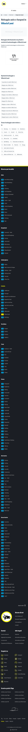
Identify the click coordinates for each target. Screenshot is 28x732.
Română (23, 718)
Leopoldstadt (6, 416)
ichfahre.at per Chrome (6, 692)
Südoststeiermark (7, 215)
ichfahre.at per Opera (19, 695)
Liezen (4, 203)
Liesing (5, 419)
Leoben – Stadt (6, 200)
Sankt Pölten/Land (7, 572)
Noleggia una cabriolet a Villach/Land (9, 107)
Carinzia (5, 15)
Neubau (5, 431)
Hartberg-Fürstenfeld (7, 194)
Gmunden (5, 469)
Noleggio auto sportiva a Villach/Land (9, 114)
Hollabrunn (5, 537)
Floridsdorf (5, 398)
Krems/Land (6, 548)
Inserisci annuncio (5, 634)
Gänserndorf (6, 534)
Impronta (17, 634)
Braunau (5, 460)
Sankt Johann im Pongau (8, 267)
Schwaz (4, 372)
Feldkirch (5, 337)
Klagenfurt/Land (6, 299)
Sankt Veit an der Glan (7, 305)
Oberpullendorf (6, 250)
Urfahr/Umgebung (7, 502)
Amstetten (5, 522)
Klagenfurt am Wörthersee (8, 296)
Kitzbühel (5, 357)
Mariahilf (5, 425)
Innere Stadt (6, 407)
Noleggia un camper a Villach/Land (9, 104)
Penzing (5, 437)
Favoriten (5, 395)
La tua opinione (18, 622)
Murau (4, 212)
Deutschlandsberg (7, 182)
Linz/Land (5, 481)
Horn (4, 540)
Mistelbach (5, 563)
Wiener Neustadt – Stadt (8, 587)
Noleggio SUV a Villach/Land (7, 101)
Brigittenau (5, 386)
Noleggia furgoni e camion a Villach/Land (10, 117)
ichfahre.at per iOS (5, 701)
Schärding (5, 493)
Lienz (4, 366)
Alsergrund (5, 384)
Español (19, 718)
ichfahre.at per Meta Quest (20, 701)
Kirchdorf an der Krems (8, 475)
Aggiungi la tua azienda (6, 637)
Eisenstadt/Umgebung (8, 235)
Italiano (2, 721)
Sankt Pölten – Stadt (7, 569)
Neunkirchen (6, 566)
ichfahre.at (12, 727)
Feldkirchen (5, 290)
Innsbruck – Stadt (7, 349)
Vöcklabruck (6, 504)
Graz (4, 185)
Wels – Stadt (6, 507)
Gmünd (4, 531)
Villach (4, 308)
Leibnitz (5, 197)
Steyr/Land (5, 496)
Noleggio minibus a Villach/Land (8, 98)
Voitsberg (5, 218)
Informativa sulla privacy (20, 637)
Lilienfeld (5, 554)
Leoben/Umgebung (7, 206)
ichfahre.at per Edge (5, 695)
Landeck (5, 363)
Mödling (5, 557)
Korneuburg (6, 545)
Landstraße (5, 413)
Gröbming (5, 188)
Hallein (4, 264)
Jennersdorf (6, 241)
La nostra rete (4, 640)
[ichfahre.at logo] (4, 4)
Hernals (5, 401)
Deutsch (11, 721)
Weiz (4, 221)
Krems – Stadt (6, 551)
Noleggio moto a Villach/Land (7, 85)
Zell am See (5, 279)
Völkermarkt (5, 311)
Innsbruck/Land (6, 351)
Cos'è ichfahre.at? (19, 616)
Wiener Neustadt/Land (8, 584)
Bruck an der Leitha (7, 525)
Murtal (4, 209)
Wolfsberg (5, 317)
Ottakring (5, 434)
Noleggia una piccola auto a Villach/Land (10, 110)
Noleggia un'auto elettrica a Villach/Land (10, 95)
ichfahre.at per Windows (6, 698)
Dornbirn (5, 334)
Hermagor (5, 293)
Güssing (5, 238)
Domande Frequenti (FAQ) (20, 619)
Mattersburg (6, 244)
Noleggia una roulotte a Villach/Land (9, 88)
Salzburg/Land (6, 273)
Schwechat (5, 578)
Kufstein (5, 360)
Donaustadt (5, 392)
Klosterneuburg (6, 542)
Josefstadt (5, 410)
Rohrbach (5, 490)
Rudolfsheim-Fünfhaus (8, 440)
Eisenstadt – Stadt (7, 232)
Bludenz (5, 331)
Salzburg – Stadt (6, 270)
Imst (4, 354)
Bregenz (5, 328)
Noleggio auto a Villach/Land (7, 91)
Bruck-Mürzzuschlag (7, 179)
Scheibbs (5, 575)
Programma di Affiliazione (6, 643)
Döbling (5, 389)
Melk (4, 560)
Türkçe (10, 718)
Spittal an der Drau (7, 302)
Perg (4, 484)
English (6, 721)
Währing (5, 446)
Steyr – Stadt (6, 499)
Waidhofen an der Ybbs (8, 593)
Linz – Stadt (5, 478)
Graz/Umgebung (6, 191)
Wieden (5, 449)
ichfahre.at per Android (20, 698)
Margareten (5, 422)
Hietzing (5, 404)
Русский (6, 718)
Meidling (5, 428)
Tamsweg (5, 276)
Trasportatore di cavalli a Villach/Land (9, 82)
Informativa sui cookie (19, 640)
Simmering (5, 443)
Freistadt (5, 466)
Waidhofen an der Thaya (8, 590)
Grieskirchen (6, 472)
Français (14, 718)
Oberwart (5, 253)
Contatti (17, 625)
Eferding (5, 463)
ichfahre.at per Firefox (19, 692)
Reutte (4, 369)
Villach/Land (11, 15)
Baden (4, 528)
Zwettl (4, 596)
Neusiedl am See (6, 247)
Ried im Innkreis (6, 487)
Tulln (4, 581)
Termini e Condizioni (19, 643)
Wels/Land (5, 510)
